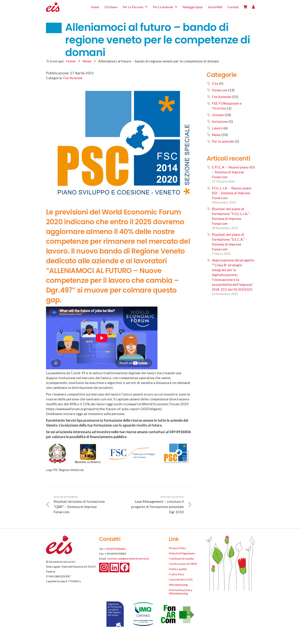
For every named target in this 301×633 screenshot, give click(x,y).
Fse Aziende (73, 78)
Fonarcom (219, 90)
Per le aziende (223, 141)
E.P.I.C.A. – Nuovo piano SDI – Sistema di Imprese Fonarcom (233, 172)
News (87, 61)
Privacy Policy (177, 548)
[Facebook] (124, 567)
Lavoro (217, 128)
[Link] (253, 7)
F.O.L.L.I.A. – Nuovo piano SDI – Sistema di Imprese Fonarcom (231, 193)
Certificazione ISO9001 (183, 563)
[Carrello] (245, 7)
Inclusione (220, 121)
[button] (146, 7)
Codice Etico (176, 574)
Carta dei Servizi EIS (181, 579)
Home (71, 61)
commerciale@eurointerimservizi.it (128, 558)
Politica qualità (178, 569)
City (215, 83)
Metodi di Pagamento (182, 553)
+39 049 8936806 (115, 548)
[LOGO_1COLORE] (53, 7)
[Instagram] (104, 567)
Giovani (218, 115)
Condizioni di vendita (181, 558)
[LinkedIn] (114, 567)
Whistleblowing (178, 584)
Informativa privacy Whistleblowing (180, 591)
